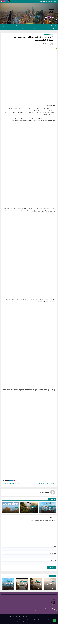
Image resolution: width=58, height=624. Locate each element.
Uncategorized (50, 34)
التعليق (54, 522)
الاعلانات (22, 25)
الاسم (54, 546)
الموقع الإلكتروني (53, 560)
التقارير (45, 28)
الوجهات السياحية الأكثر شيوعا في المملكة (45, 483)
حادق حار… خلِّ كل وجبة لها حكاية (22, 584)
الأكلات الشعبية (25, 581)
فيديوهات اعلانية (24, 28)
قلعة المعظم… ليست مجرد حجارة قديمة (49, 508)
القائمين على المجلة (33, 28)
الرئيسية (51, 25)
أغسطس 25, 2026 (9, 586)
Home (27, 616)
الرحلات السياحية (39, 25)
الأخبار (50, 28)
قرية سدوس (14, 509)
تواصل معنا (19, 621)
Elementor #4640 (22, 616)
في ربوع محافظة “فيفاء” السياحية (11, 483)
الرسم (10, 25)
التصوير (54, 28)
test (6, 616)
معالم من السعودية (29, 25)
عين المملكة (45, 43)
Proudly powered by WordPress (37, 619)
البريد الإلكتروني (52, 553)
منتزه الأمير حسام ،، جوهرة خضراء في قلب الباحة (30, 509)
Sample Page (15, 616)
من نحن (40, 28)
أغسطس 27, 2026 (51, 586)
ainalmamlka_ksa (50, 17)
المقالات (45, 25)
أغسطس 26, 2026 (23, 586)
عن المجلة (16, 25)
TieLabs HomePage (24, 619)
